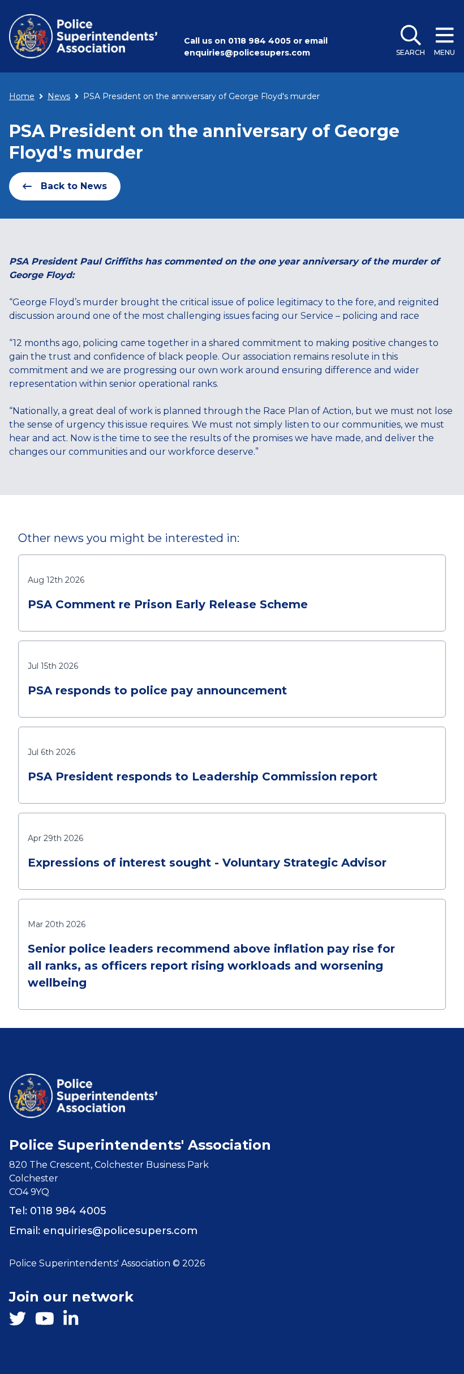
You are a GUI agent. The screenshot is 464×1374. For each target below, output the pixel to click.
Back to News (74, 186)
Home (22, 96)
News (59, 96)
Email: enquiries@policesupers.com (103, 1230)
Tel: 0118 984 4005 (57, 1211)
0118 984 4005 (259, 41)
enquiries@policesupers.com (247, 53)
